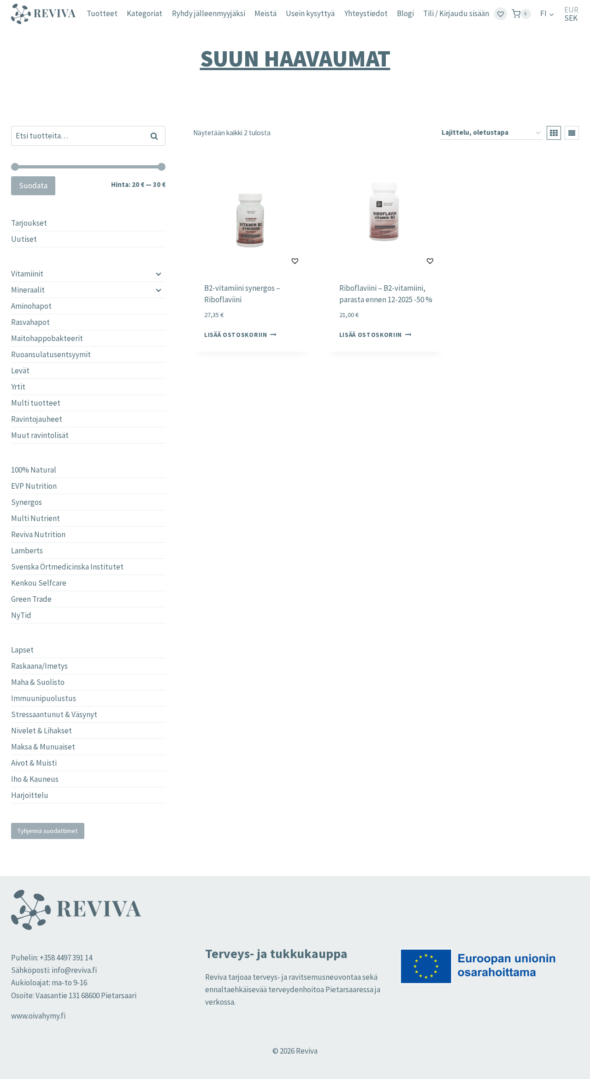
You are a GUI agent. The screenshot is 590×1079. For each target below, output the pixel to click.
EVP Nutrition (34, 486)
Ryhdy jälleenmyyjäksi (208, 13)
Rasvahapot (30, 322)
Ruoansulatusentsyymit (51, 354)
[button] (271, 260)
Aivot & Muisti (34, 763)
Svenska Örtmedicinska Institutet (67, 567)
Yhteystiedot (366, 13)
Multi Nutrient (35, 518)
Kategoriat (144, 13)
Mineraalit (28, 290)
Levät (20, 371)
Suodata (33, 185)
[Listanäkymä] (572, 133)
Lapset (22, 650)
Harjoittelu (29, 795)
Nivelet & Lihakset (41, 730)
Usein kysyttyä (310, 13)
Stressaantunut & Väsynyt (54, 714)
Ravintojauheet (36, 419)
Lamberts (27, 550)
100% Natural (33, 470)
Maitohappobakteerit (47, 338)
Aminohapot (31, 306)
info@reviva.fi (74, 970)
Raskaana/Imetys (39, 666)
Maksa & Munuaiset (43, 747)
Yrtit (18, 387)
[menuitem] (547, 14)
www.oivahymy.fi (38, 1016)
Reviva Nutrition (38, 534)
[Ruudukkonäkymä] (554, 133)
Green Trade (31, 599)
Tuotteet (102, 13)
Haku (156, 136)
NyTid (21, 615)
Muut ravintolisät (40, 435)
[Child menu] (157, 274)
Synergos (26, 502)
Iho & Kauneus (35, 779)
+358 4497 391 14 (66, 958)
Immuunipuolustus (43, 698)
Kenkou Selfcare (38, 583)
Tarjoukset (29, 223)
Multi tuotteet (35, 403)
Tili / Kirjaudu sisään (456, 13)
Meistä (265, 13)
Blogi (405, 13)
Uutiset (24, 239)
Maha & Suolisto (38, 682)
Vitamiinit (27, 274)
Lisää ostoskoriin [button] (235, 335)
